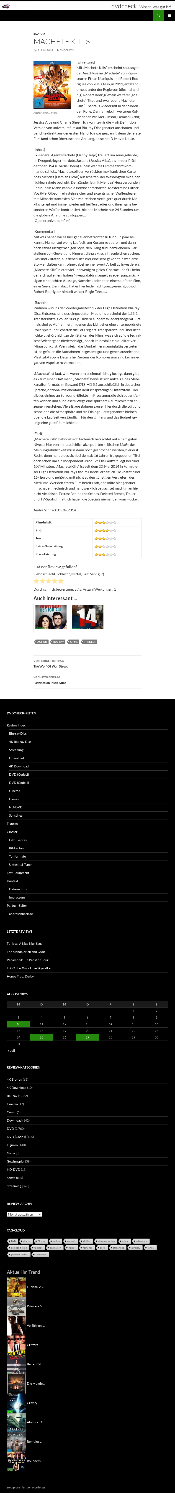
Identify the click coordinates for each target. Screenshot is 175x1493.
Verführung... (36, 1325)
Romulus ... (34, 1441)
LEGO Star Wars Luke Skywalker (29, 968)
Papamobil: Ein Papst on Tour (28, 960)
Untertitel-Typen (20, 864)
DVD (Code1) (16, 1137)
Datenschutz (18, 889)
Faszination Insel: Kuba (49, 680)
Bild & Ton (16, 848)
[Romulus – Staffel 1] (16, 1441)
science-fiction (19, 1247)
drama (26, 1241)
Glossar (12, 832)
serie (103, 1247)
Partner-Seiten (17, 905)
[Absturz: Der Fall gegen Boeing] (16, 1422)
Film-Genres (18, 840)
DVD (10, 1128)
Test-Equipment (18, 873)
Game (11, 1153)
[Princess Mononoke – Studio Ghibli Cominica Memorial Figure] (16, 1306)
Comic (11, 1112)
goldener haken (19, 1254)
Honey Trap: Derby (20, 976)
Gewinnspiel (15, 1161)
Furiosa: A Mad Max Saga (24, 943)
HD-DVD (16, 807)
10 (18, 1024)
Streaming (16, 750)
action (42, 641)
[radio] (36, 581)
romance (88, 1247)
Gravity (32, 1403)
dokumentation (106, 1241)
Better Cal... (35, 1364)
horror (72, 1247)
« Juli (11, 1050)
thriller (89, 641)
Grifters (32, 1345)
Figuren (12, 823)
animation (55, 1247)
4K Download (19, 766)
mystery (135, 1247)
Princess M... (36, 1306)
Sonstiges (15, 815)
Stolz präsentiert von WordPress (26, 1487)
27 (87, 1037)
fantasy (38, 1247)
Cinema (14, 791)
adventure (141, 1241)
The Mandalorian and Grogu (26, 952)
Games (14, 799)
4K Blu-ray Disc (20, 742)
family (151, 1247)
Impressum (17, 897)
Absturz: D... (35, 1422)
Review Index (16, 725)
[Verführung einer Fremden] (16, 1325)
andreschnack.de (21, 914)
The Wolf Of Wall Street (50, 663)
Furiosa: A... (35, 1287)
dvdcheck (67, 50)
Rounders (34, 1461)
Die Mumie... (36, 1383)
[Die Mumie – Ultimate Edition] (16, 1383)
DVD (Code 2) (19, 774)
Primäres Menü (169, 15)
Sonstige (13, 1178)
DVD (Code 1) (19, 783)
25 (41, 1037)
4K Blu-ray (14, 1079)
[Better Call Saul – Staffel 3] (16, 1364)
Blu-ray (39, 33)
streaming (118, 1247)
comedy (71, 1241)
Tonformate (17, 856)
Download (16, 758)
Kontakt (12, 881)
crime (74, 641)
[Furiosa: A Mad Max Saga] (16, 1287)
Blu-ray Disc (18, 733)
